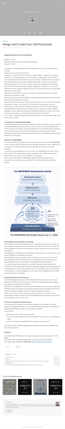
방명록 (30, 32)
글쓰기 (24, 32)
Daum (32, 427)
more (61, 377)
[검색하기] (61, 3)
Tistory (41, 427)
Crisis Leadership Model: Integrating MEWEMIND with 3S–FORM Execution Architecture (23, 364)
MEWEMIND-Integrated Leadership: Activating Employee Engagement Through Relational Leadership (27, 361)
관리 (40, 32)
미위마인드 (32, 12)
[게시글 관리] (12, 347)
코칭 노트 (5, 41)
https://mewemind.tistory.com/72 (42, 342)
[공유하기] (10, 347)
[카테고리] (3, 3)
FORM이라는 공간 (8, 362)
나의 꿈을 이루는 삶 (9, 357)
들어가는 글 (7, 359)
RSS (35, 32)
